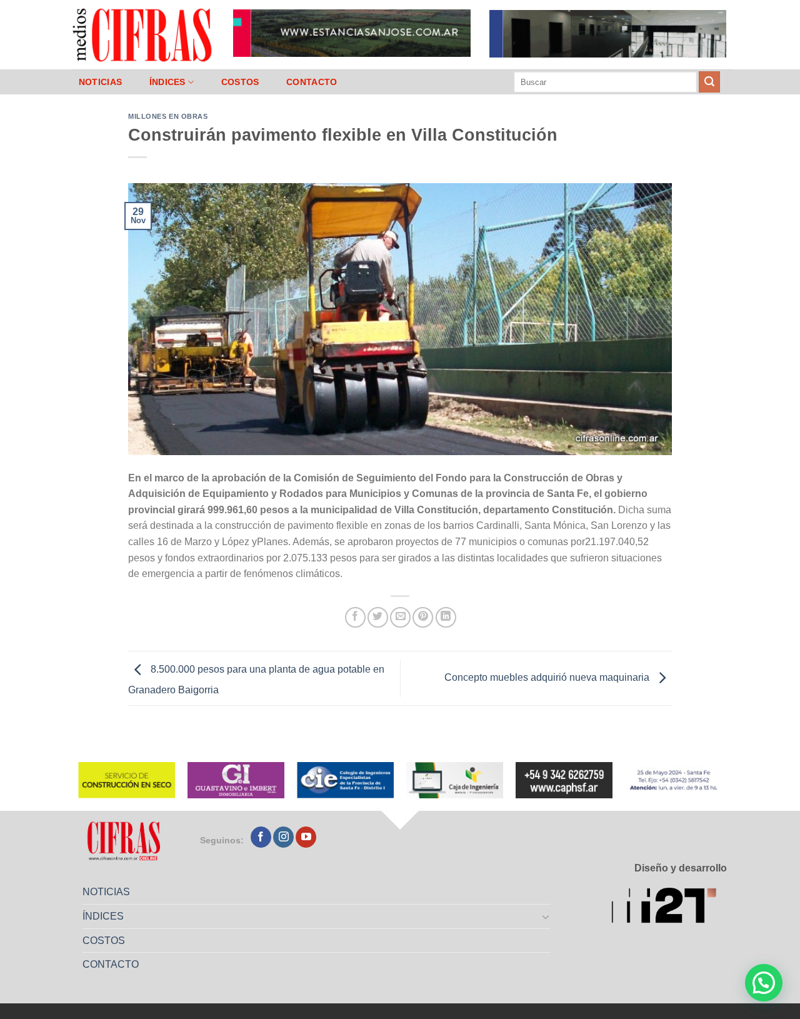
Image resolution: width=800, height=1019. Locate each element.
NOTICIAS (100, 82)
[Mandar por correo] (400, 617)
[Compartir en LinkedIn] (446, 617)
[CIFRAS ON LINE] (143, 34)
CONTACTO (311, 82)
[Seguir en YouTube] (306, 837)
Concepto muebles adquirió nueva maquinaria (548, 677)
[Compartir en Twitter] (378, 617)
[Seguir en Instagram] (283, 837)
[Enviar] (709, 82)
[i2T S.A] (669, 907)
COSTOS (240, 82)
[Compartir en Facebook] (355, 617)
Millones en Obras (168, 116)
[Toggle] (546, 916)
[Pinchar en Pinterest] (422, 617)
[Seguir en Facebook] (261, 837)
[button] (763, 982)
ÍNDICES (167, 82)
